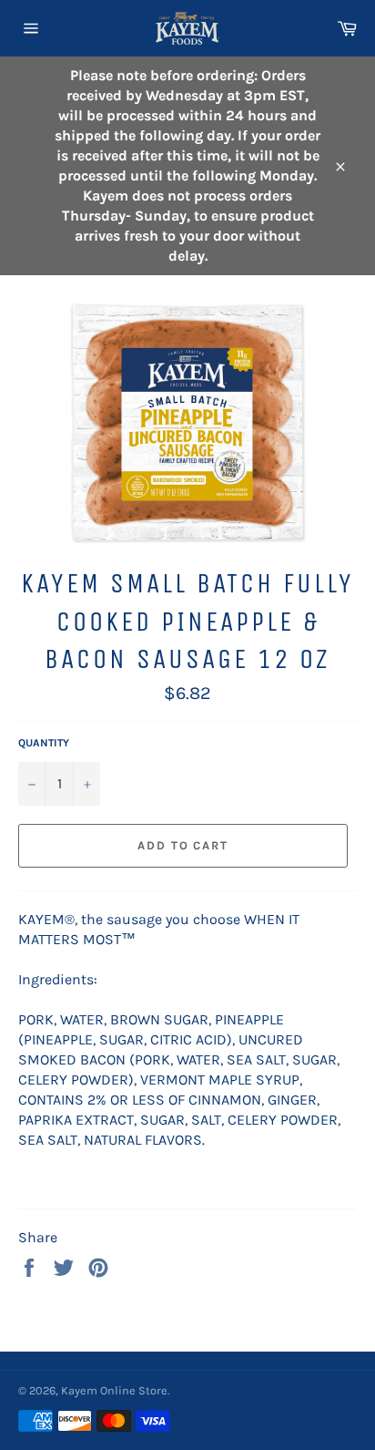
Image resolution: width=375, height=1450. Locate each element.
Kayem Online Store (114, 1390)
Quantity (43, 742)
